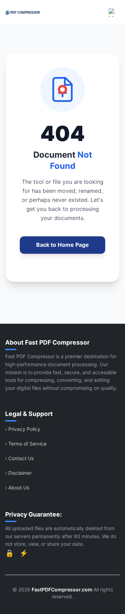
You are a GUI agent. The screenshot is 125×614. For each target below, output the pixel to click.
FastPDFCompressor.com (62, 589)
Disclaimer (18, 473)
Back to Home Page (62, 244)
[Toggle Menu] (113, 12)
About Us (17, 487)
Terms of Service (26, 444)
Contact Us (19, 458)
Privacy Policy (22, 429)
